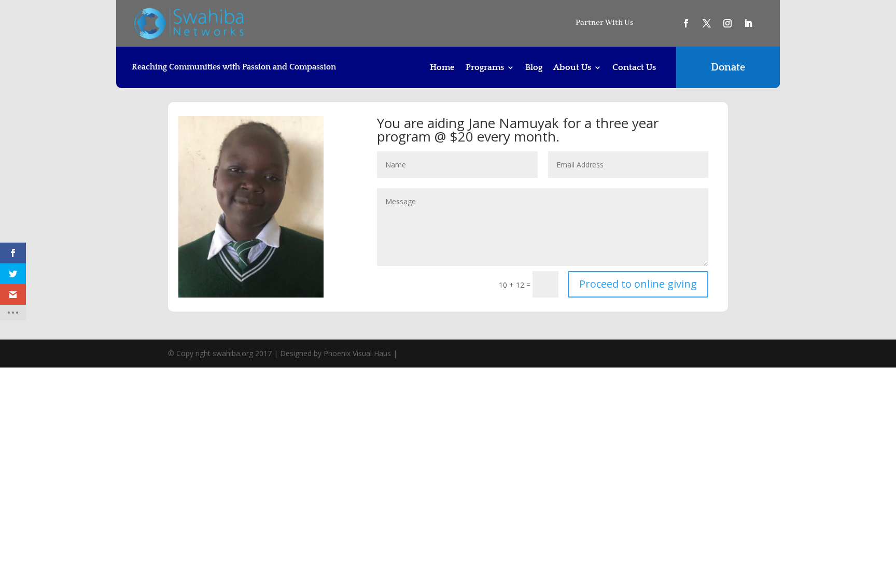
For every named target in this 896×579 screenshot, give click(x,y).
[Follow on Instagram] (727, 23)
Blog (533, 68)
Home (442, 68)
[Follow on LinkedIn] (748, 23)
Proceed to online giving (638, 284)
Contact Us (634, 68)
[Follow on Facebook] (686, 23)
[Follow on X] (706, 23)
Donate (728, 67)
